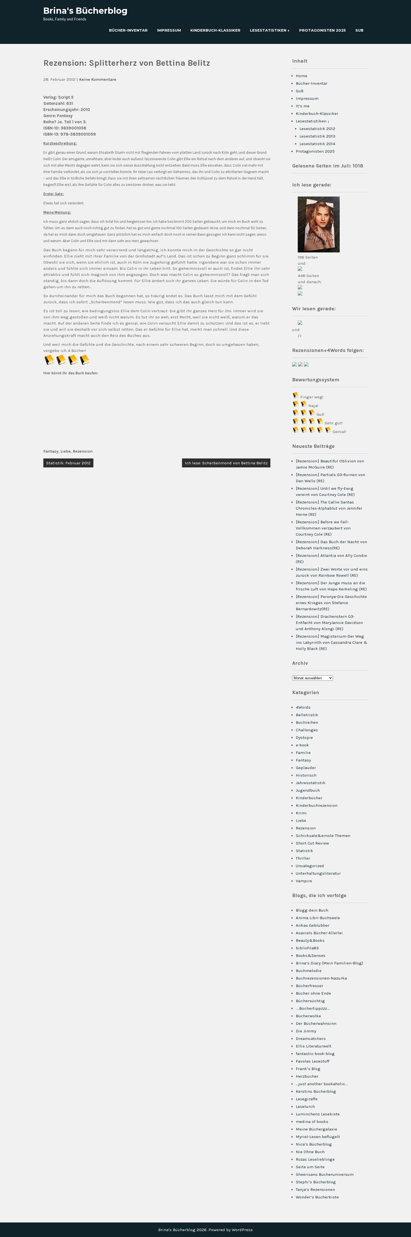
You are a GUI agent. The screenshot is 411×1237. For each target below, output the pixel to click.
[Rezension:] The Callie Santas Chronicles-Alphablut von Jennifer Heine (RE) (329, 508)
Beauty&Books (310, 940)
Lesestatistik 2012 (317, 128)
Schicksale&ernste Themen (323, 835)
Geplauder (306, 767)
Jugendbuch (308, 790)
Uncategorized (310, 865)
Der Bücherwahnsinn (316, 1023)
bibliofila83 (307, 947)
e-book (302, 745)
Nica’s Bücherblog (314, 1144)
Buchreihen (307, 722)
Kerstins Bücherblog (316, 1091)
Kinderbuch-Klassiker (215, 30)
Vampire (304, 880)
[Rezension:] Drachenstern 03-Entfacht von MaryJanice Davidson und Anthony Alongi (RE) (329, 622)
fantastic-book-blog (315, 1053)
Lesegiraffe (307, 1098)
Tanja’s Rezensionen (315, 1189)
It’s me (303, 105)
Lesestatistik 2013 (317, 136)
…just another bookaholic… (322, 1083)
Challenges (307, 729)
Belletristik (307, 714)
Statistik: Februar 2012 (68, 462)
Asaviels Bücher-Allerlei (319, 932)
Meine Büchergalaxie (316, 1129)
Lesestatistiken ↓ (270, 30)
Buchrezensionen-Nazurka (321, 978)
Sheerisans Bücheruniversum (325, 1174)
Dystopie (304, 737)
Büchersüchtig (310, 1000)
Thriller (303, 858)
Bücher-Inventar (128, 30)
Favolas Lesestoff (312, 1061)
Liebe (65, 451)
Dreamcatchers (311, 1038)
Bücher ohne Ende (313, 993)
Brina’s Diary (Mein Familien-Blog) (329, 963)
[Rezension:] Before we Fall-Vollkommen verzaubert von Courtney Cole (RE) (323, 528)
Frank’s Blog (308, 1068)
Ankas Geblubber (312, 925)
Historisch (306, 775)
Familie (303, 752)
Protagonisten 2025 (322, 30)
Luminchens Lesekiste (318, 1114)
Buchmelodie (309, 970)
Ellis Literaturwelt (313, 1046)
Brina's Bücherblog (85, 11)
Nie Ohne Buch (310, 1151)
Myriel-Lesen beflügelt (318, 1136)
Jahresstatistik (310, 782)
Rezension (83, 451)
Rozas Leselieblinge (315, 1159)
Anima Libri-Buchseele (318, 917)
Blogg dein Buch (312, 910)
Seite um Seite (310, 1166)
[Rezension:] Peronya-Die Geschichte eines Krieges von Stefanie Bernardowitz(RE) (331, 602)
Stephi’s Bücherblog (316, 1181)
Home (301, 75)
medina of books (312, 1121)
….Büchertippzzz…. (313, 1008)
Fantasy (50, 451)
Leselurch (305, 1106)
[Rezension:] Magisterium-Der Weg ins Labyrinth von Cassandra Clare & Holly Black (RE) (331, 642)
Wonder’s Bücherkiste (317, 1197)
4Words (303, 707)
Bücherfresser (309, 985)
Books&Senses (310, 955)
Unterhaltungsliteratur (318, 873)
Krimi (301, 812)
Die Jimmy (306, 1030)
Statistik (304, 850)
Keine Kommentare (97, 79)
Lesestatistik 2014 (317, 143)
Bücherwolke (308, 1015)
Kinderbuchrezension (316, 805)
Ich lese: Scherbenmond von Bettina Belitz (226, 462)
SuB (359, 30)
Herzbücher (307, 1076)
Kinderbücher (309, 797)
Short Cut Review (312, 843)
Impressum (169, 30)
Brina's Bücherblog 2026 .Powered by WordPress (205, 1229)
